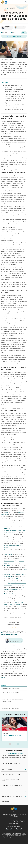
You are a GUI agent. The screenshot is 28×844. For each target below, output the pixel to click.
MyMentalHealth (8, 594)
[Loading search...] (25, 2)
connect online (14, 578)
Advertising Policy (13, 821)
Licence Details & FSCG (19, 820)
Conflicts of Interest (21, 821)
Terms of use (12, 820)
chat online (7, 528)
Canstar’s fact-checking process (9, 634)
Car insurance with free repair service (10, 705)
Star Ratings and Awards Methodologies (9, 824)
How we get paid (6, 821)
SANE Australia (8, 554)
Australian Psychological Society (12, 530)
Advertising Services (21, 824)
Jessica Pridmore (5, 632)
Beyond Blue (7, 549)
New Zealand (9, 826)
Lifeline (7, 512)
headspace (7, 574)
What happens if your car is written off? (11, 688)
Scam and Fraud (12, 823)
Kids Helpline (7, 565)
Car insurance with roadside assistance (11, 708)
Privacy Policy (6, 820)
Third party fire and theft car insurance (10, 692)
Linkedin (3, 677)
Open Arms (7, 613)
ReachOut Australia (9, 561)
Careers (17, 823)
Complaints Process (16, 826)
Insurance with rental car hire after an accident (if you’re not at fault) (12, 700)
